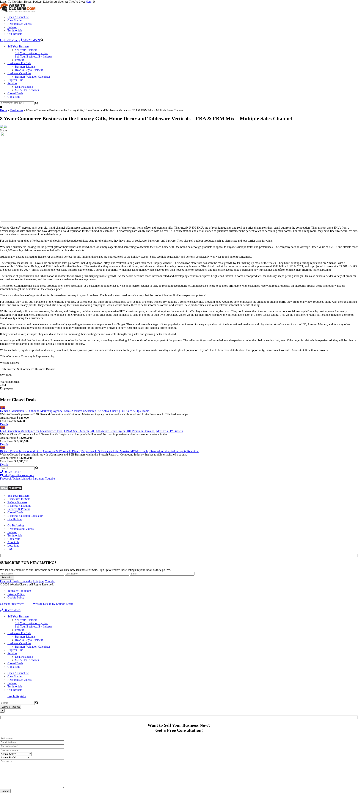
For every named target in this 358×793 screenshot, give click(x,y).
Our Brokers (14, 33)
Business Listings (25, 66)
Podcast (12, 27)
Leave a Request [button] (10, 706)
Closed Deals (15, 93)
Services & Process (18, 509)
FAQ (10, 548)
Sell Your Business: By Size (31, 53)
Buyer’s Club (15, 80)
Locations (13, 545)
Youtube (50, 478)
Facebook (6, 478)
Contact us (13, 96)
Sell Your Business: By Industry (33, 56)
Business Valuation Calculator (32, 76)
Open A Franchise (18, 17)
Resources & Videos (19, 23)
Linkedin (26, 478)
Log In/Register (9, 40)
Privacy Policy (16, 594)
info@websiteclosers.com (18, 475)
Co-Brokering (15, 525)
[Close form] (2, 711)
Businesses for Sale (18, 499)
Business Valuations (19, 73)
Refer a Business (17, 502)
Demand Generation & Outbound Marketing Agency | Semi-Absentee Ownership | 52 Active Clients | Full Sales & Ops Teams (74, 411)
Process (19, 59)
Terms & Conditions (19, 590)
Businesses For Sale (19, 63)
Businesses (16, 110)
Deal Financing (24, 86)
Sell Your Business (18, 46)
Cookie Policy (15, 597)
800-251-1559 (31, 40)
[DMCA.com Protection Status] (11, 489)
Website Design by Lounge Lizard (53, 603)
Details (4, 424)
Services (12, 83)
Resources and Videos (20, 528)
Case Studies (15, 20)
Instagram (38, 478)
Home (3, 110)
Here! (89, 1)
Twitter (16, 478)
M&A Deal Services (27, 90)
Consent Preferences (12, 603)
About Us (13, 542)
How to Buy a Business (29, 69)
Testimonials (14, 30)
